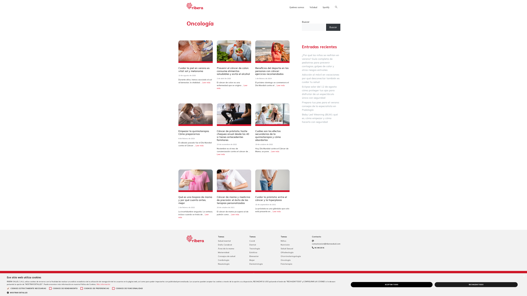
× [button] (524, 276)
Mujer (252, 260)
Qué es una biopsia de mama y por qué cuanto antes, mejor (195, 199)
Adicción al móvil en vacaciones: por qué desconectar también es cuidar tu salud (321, 78)
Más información (103, 284)
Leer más (206, 82)
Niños (283, 241)
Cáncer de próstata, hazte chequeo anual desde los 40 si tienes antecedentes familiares (233, 136)
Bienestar (254, 256)
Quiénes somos (296, 7)
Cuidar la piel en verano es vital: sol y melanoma (194, 69)
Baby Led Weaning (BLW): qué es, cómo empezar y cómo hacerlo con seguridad (320, 118)
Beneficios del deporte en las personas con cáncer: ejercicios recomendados (272, 71)
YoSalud (313, 7)
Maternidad (223, 252)
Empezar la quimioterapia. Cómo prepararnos (193, 133)
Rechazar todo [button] (476, 284)
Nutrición (285, 245)
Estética (253, 252)
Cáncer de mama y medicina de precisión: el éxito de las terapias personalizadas (233, 199)
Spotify (326, 7)
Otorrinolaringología (291, 256)
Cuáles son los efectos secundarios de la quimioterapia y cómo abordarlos (268, 136)
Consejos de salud (226, 256)
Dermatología (256, 264)
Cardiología (223, 260)
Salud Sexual (287, 248)
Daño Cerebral (225, 245)
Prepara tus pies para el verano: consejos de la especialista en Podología (320, 106)
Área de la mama (226, 248)
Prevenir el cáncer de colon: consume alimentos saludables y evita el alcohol (233, 71)
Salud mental (224, 241)
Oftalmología (287, 252)
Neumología (223, 264)
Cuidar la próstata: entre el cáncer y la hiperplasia (271, 198)
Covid (252, 241)
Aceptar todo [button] (391, 284)
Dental (252, 245)
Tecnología (254, 248)
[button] (336, 7)
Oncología (286, 260)
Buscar (305, 21)
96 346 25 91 (319, 248)
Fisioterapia (286, 264)
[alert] (263, 284)
